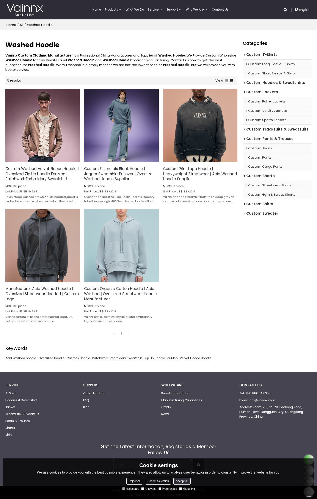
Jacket (10, 407)
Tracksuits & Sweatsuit (22, 414)
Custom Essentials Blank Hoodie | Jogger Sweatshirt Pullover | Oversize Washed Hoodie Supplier (118, 173)
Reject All (135, 481)
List (226, 80)
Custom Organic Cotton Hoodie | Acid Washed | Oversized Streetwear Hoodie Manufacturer (120, 293)
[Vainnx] (24, 9)
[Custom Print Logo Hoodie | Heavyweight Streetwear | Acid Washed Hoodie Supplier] (200, 125)
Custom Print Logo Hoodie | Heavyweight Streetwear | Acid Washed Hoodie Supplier (200, 173)
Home (97, 10)
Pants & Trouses (17, 421)
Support (172, 10)
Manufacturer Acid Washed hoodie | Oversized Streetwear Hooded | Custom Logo (42, 293)
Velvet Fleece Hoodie (195, 358)
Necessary (132, 488)
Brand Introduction (175, 393)
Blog (86, 407)
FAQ (86, 400)
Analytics (150, 488)
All (21, 25)
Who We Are (195, 10)
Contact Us (220, 10)
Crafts (166, 407)
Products (111, 10)
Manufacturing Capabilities (181, 400)
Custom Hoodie (78, 358)
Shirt (8, 435)
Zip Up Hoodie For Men (161, 358)
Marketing (189, 488)
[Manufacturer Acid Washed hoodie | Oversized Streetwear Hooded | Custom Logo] (42, 245)
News (165, 414)
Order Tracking (94, 393)
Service (153, 10)
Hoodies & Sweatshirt (21, 400)
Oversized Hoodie (51, 358)
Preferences (169, 488)
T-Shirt (10, 393)
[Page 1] (114, 333)
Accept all (182, 481)
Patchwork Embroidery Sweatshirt (117, 358)
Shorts (10, 428)
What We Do (135, 10)
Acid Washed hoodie (20, 358)
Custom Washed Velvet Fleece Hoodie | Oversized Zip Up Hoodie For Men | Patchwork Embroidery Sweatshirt (42, 173)
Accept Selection (158, 481)
